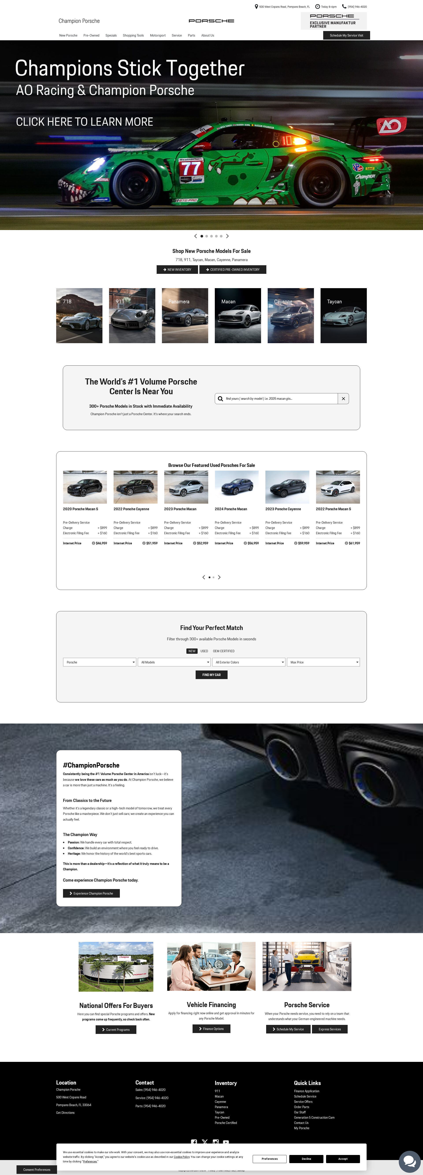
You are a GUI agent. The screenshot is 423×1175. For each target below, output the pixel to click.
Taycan (219, 1112)
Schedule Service (305, 1096)
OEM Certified (223, 651)
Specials (111, 35)
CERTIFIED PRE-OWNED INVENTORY (235, 269)
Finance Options (213, 1028)
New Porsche (68, 35)
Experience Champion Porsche (93, 893)
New (192, 651)
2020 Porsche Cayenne (232, 509)
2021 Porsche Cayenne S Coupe (82, 512)
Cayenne (220, 1101)
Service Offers (303, 1101)
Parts (191, 35)
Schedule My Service (290, 1029)
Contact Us (301, 1122)
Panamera (221, 1107)
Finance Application (306, 1091)
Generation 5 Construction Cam (314, 1117)
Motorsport (158, 35)
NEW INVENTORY (179, 269)
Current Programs (118, 1029)
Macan (219, 1096)
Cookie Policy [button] (181, 1156)
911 (217, 1091)
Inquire (87, 562)
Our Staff (300, 1112)
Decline (306, 1158)
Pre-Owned (91, 35)
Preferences (270, 1158)
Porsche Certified (226, 1122)
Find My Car (211, 675)
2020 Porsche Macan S (283, 509)
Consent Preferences (36, 1169)
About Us (207, 35)
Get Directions (65, 1112)
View (85, 553)
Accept (343, 1158)
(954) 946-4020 (154, 1089)
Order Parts (301, 1107)
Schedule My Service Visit (346, 35)
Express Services (330, 1029)
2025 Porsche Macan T (131, 509)
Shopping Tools (133, 35)
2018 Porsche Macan (180, 509)
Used (204, 651)
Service (177, 35)
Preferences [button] (90, 1161)
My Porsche (301, 1128)
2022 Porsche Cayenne (333, 509)
